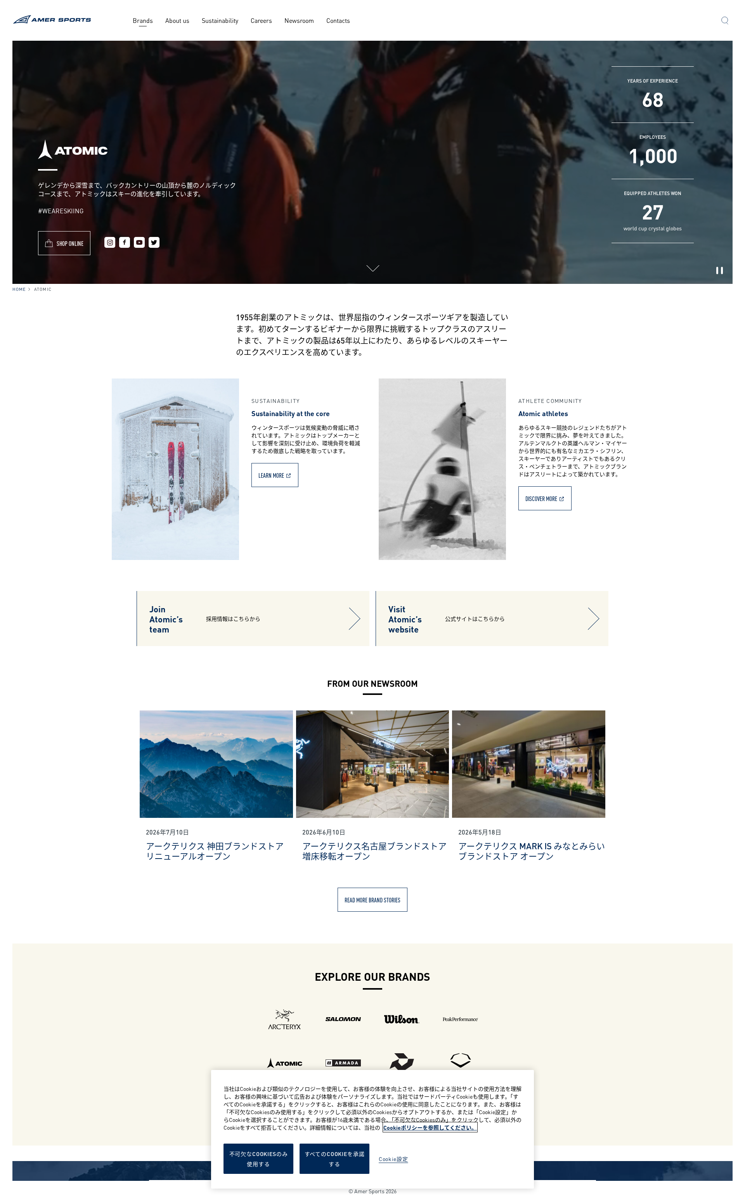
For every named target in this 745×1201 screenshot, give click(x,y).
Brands (143, 20)
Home (19, 288)
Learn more (271, 475)
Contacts (338, 20)
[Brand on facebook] (124, 243)
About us (177, 20)
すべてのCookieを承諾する (335, 1158)
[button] (725, 21)
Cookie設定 (393, 1158)
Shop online (70, 243)
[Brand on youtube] (139, 243)
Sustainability (220, 20)
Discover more (541, 498)
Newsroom (299, 20)
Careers (261, 20)
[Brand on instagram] (109, 243)
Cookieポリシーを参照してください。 (430, 1127)
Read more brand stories (372, 899)
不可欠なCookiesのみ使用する (258, 1158)
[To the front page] (53, 20)
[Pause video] (719, 270)
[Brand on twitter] (154, 243)
